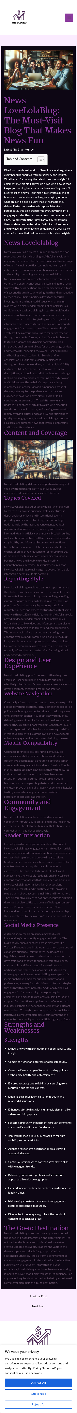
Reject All (38, 1404)
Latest (8, 149)
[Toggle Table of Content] (39, 159)
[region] (38, 1379)
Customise (38, 1393)
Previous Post (38, 1296)
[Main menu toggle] (69, 18)
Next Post (38, 1306)
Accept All (38, 1383)
